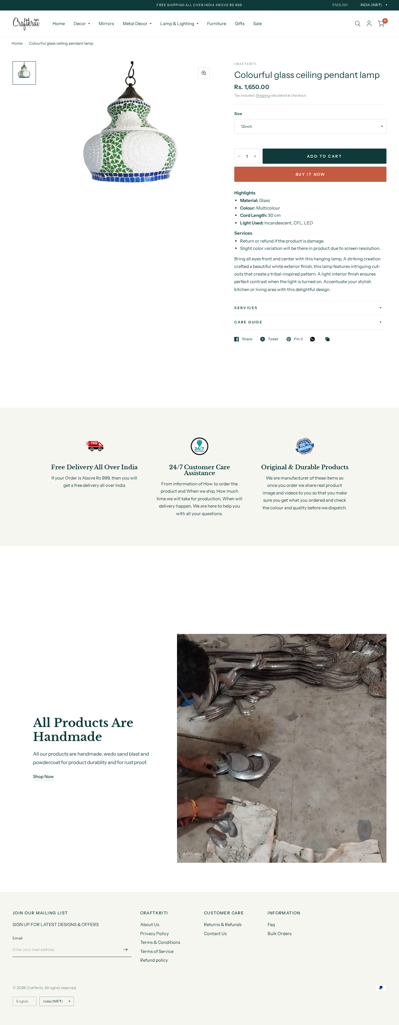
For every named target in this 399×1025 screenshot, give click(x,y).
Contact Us (215, 933)
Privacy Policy (154, 933)
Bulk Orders (280, 933)
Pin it (298, 339)
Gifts (239, 23)
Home (59, 23)
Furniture (216, 23)
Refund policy (154, 960)
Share (247, 339)
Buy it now (310, 174)
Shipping (263, 95)
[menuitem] (58, 23)
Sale (257, 23)
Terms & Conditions (160, 942)
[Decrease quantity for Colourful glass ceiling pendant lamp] (239, 156)
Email (17, 938)
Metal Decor (135, 23)
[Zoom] (204, 73)
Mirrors (106, 23)
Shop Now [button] (43, 776)
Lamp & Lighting (177, 23)
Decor (80, 23)
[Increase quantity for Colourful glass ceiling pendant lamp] (255, 156)
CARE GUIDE (248, 322)
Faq (271, 924)
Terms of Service (157, 951)
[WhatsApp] (314, 339)
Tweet (273, 339)
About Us (149, 924)
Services (246, 308)
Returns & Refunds (223, 924)
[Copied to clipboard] (329, 339)
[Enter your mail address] (125, 949)
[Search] (357, 24)
